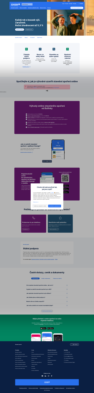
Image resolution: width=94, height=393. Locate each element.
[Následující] (50, 161)
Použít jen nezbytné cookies (40, 206)
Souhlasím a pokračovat (54, 206)
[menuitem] (14, 8)
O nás (32, 350)
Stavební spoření (18, 344)
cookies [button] (52, 192)
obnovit (35, 87)
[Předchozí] (44, 161)
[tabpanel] (47, 297)
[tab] (35, 278)
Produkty (17, 350)
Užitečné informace (52, 350)
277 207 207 (56, 87)
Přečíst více (35, 202)
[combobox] (27, 4)
